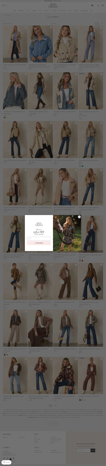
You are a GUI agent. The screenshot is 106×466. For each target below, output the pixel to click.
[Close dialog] (79, 217)
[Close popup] (10, 459)
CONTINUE (39, 243)
